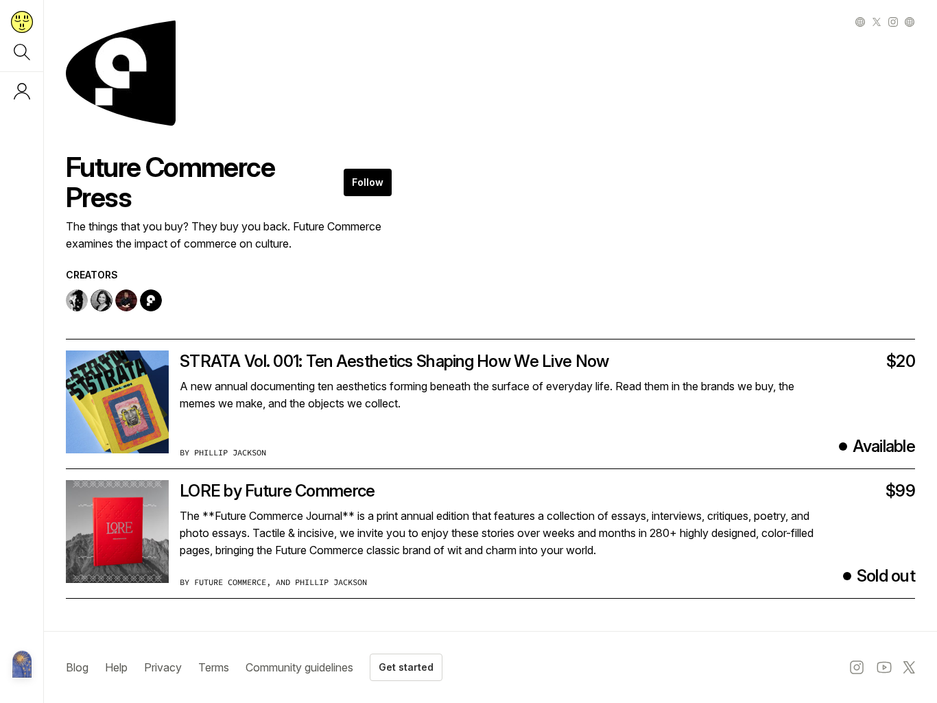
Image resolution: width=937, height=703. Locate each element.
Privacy (163, 667)
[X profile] (876, 21)
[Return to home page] (22, 22)
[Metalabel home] (21, 665)
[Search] (22, 52)
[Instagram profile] (893, 21)
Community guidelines (299, 667)
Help (116, 667)
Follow (367, 182)
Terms (213, 667)
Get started (406, 667)
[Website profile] (860, 21)
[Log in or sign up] (22, 91)
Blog (77, 667)
